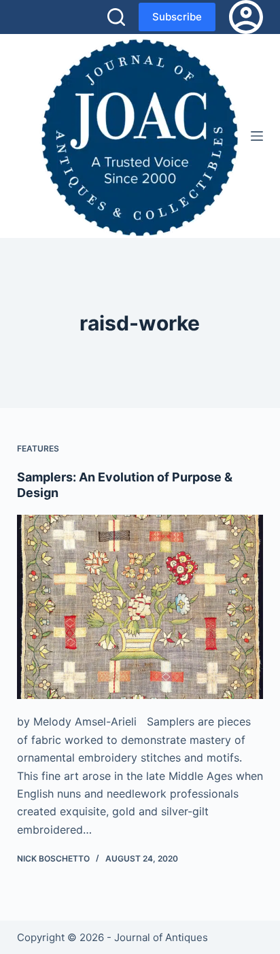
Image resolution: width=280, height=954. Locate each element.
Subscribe (177, 16)
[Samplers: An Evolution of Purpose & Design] (140, 607)
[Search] (116, 17)
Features (38, 448)
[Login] (246, 17)
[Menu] (257, 136)
